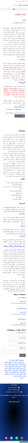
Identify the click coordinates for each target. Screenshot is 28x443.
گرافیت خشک (15, 370)
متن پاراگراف (22, 348)
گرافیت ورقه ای (19, 374)
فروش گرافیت (7, 362)
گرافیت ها (11, 360)
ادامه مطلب (23, 301)
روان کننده (14, 362)
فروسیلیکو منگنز (22, 319)
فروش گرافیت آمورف (20, 364)
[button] (14, 9)
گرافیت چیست (16, 376)
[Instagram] (21, 438)
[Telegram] (11, 438)
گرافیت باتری (8, 368)
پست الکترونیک (21, 342)
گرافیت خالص (22, 370)
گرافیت (24, 20)
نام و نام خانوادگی (21, 332)
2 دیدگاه (22, 378)
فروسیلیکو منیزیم (21, 308)
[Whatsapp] (16, 438)
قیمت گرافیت (11, 364)
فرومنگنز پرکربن (22, 297)
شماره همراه (22, 337)
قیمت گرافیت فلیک (13, 366)
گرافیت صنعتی (12, 372)
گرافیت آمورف (15, 368)
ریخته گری (11, 88)
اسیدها (8, 73)
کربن (4, 28)
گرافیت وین (11, 374)
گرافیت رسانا (20, 372)
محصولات (21, 360)
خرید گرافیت (21, 362)
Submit (22, 355)
